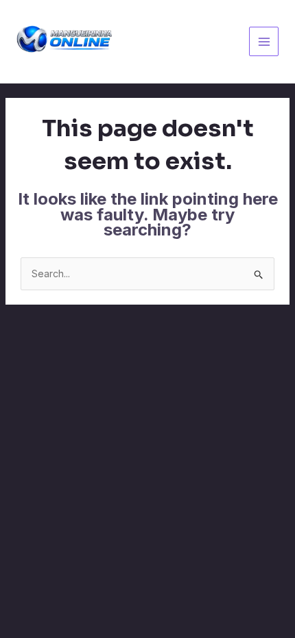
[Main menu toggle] (264, 41)
